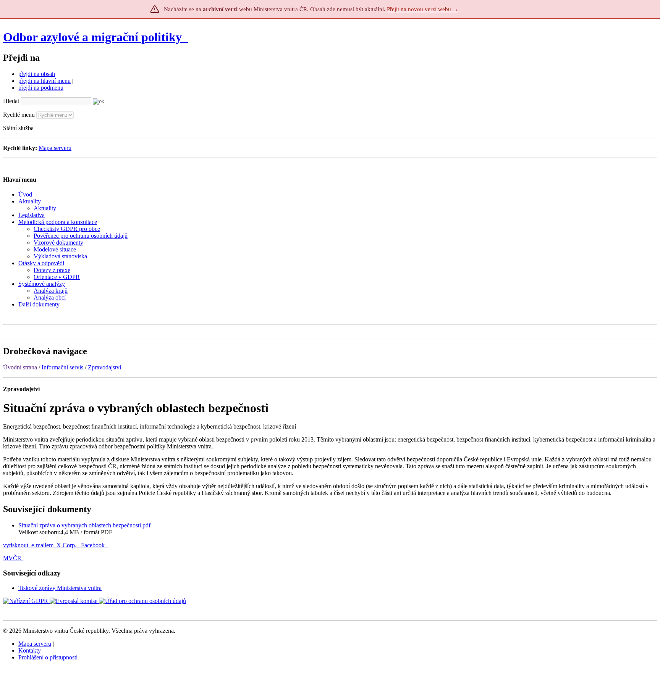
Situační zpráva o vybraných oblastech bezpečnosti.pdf (84, 525)
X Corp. (67, 545)
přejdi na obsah (36, 74)
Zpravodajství (104, 367)
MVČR (12, 558)
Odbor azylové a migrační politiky (94, 37)
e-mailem (42, 545)
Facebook (93, 545)
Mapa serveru (55, 148)
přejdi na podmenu (40, 87)
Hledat (11, 101)
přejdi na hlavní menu (44, 80)
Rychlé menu (19, 114)
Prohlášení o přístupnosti (48, 657)
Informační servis (62, 367)
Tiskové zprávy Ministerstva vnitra (60, 588)
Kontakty (29, 650)
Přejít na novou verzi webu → (422, 9)
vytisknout (15, 545)
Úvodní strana (20, 367)
